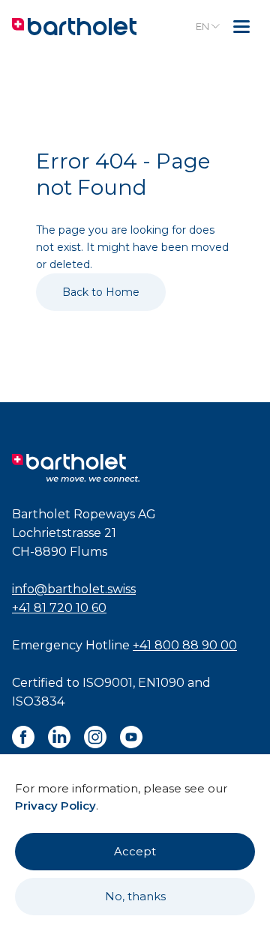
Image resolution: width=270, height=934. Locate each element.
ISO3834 (38, 701)
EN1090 (161, 683)
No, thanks (135, 896)
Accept (135, 851)
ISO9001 (107, 683)
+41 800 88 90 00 (185, 645)
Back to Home (101, 292)
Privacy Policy (55, 805)
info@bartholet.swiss (74, 589)
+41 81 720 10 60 (59, 608)
